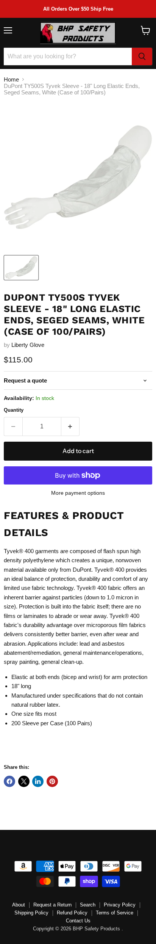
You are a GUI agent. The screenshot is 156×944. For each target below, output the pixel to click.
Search (87, 905)
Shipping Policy (31, 913)
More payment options (78, 493)
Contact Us (78, 921)
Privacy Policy (120, 905)
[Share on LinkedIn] (38, 781)
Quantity (13, 410)
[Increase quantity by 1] (70, 426)
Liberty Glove (27, 345)
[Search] (142, 56)
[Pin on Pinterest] (52, 781)
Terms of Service (114, 913)
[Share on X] (24, 781)
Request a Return (52, 905)
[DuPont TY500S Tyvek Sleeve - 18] (21, 268)
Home (11, 79)
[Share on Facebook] (9, 781)
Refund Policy (72, 913)
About (18, 905)
